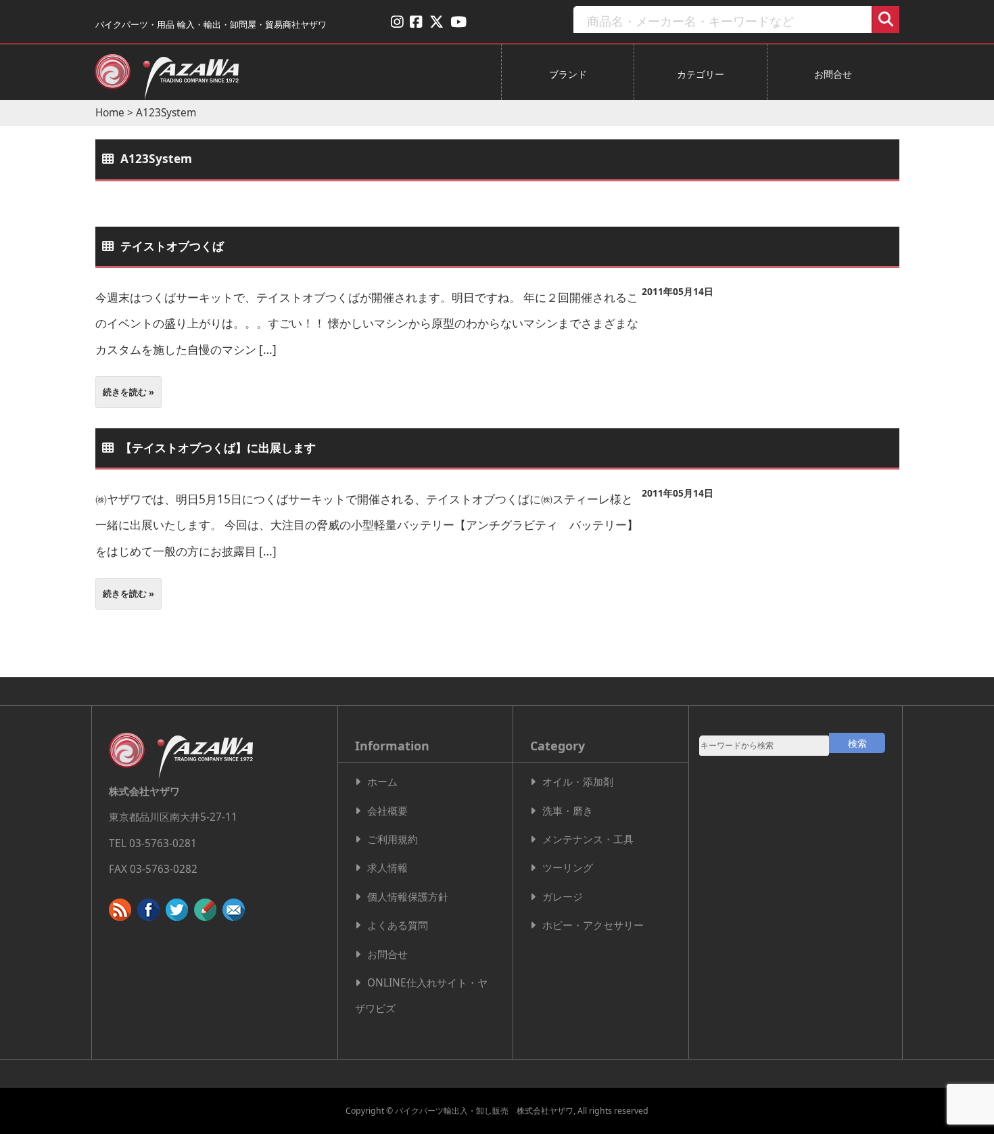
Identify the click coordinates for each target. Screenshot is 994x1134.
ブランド (568, 74)
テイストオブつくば (172, 246)
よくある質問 (397, 925)
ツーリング (567, 868)
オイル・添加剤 (577, 782)
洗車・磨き (567, 811)
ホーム (382, 782)
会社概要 (387, 811)
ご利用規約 (392, 839)
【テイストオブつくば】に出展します (218, 447)
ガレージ (562, 897)
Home (109, 113)
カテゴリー (700, 74)
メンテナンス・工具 (588, 839)
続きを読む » (128, 392)
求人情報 (387, 868)
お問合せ (833, 74)
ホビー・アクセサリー (593, 925)
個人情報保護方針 (407, 897)
